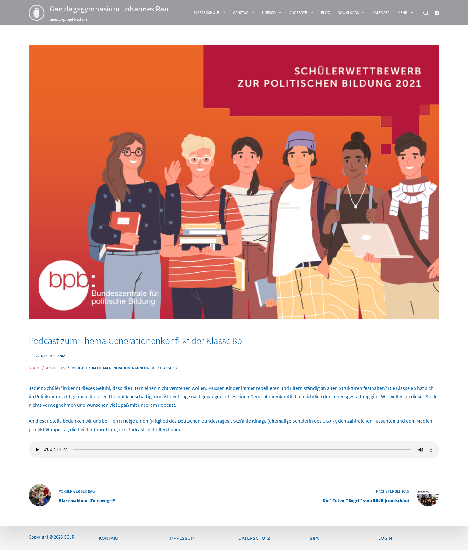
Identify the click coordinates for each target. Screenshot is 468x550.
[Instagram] (437, 13)
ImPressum (181, 538)
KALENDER (381, 12)
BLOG (325, 12)
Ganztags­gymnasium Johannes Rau (109, 9)
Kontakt (109, 538)
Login (385, 538)
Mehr (402, 12)
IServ (313, 538)
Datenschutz (254, 538)
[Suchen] (425, 13)
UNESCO (269, 12)
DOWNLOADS (348, 12)
